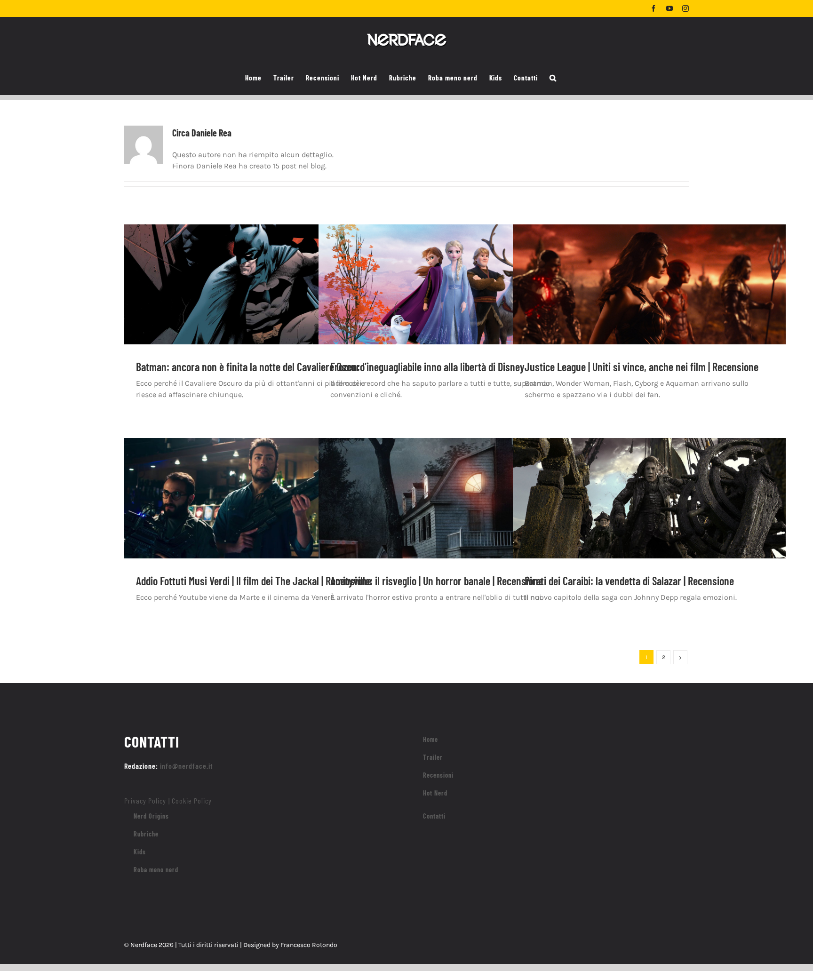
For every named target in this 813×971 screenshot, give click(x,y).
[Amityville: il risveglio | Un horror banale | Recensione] (455, 509)
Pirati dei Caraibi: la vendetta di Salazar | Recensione (629, 581)
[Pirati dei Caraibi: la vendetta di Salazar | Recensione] (649, 509)
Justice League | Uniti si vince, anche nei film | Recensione (641, 367)
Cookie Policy (192, 800)
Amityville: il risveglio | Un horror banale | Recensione (436, 581)
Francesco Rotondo (308, 945)
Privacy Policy (145, 800)
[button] (553, 78)
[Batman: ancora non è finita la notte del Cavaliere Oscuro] (260, 296)
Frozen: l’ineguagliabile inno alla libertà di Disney (427, 367)
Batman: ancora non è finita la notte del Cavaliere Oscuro (250, 367)
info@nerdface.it (186, 765)
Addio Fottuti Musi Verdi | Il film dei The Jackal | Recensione (254, 581)
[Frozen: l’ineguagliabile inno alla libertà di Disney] (455, 296)
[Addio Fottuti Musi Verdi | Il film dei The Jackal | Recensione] (260, 509)
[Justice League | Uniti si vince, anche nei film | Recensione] (649, 296)
